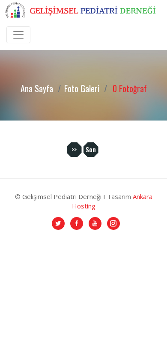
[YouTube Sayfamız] (95, 222)
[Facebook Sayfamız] (76, 222)
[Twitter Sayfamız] (58, 222)
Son (91, 149)
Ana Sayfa (37, 88)
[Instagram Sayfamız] (113, 222)
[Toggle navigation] (18, 34)
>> (74, 149)
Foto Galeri (81, 88)
